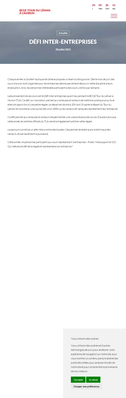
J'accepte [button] (78, 379)
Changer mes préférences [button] (86, 386)
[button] (114, 16)
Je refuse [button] (93, 379)
